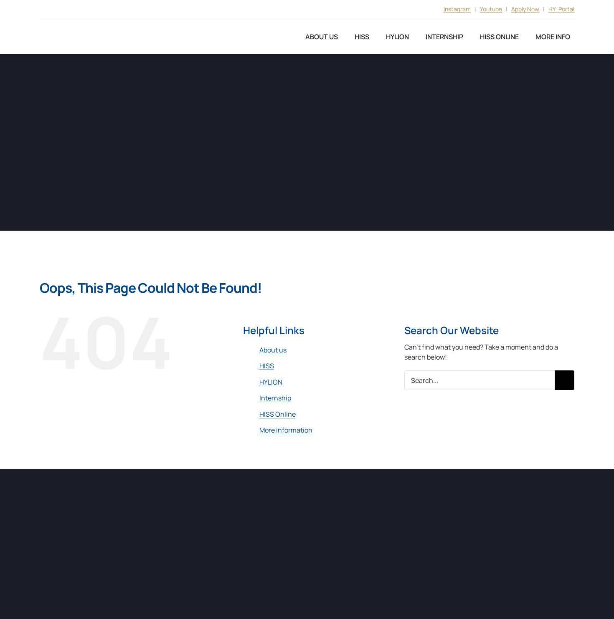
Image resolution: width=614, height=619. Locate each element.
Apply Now (525, 9)
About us (273, 350)
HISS (266, 365)
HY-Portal (561, 9)
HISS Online (277, 414)
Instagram (457, 9)
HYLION (270, 382)
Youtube (491, 9)
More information (285, 430)
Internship (275, 398)
